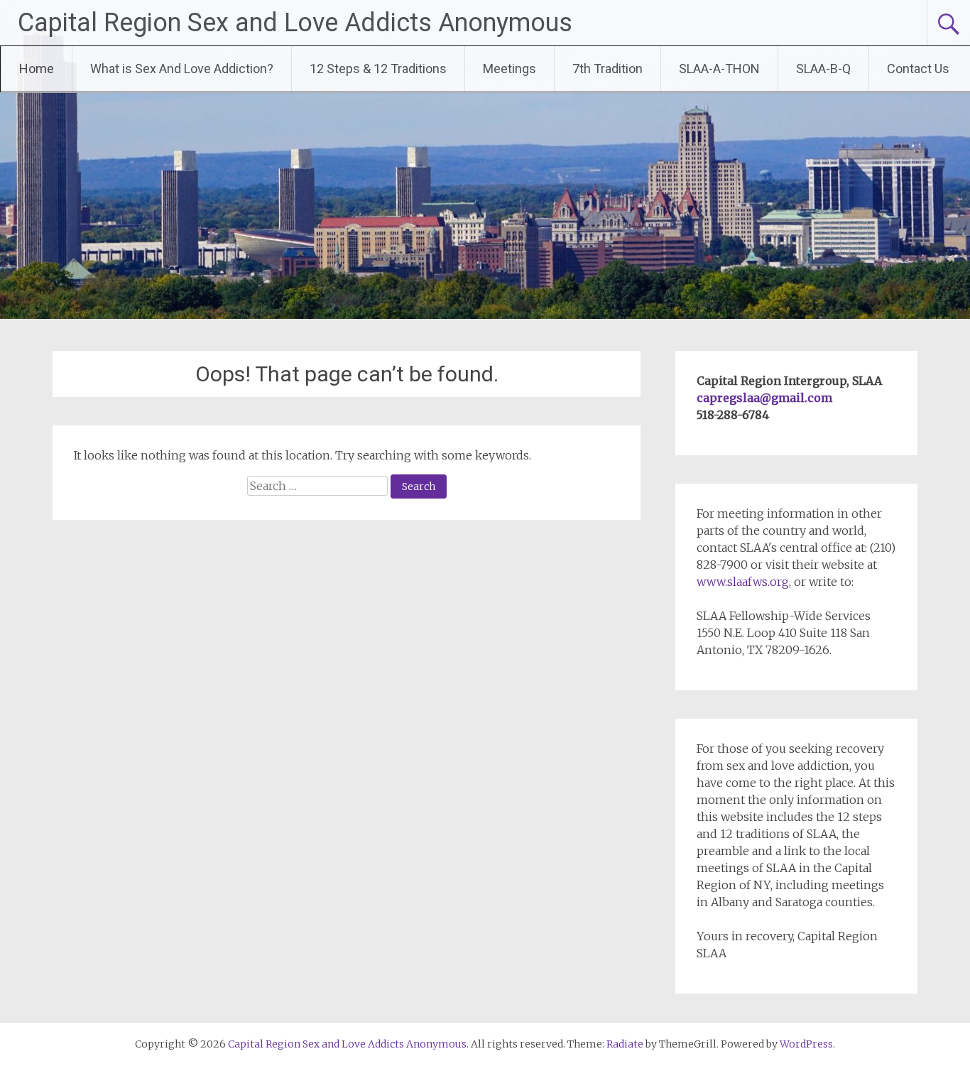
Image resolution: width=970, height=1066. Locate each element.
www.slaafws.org (743, 582)
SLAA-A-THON (719, 68)
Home (36, 68)
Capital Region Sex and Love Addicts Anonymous (295, 23)
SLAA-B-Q (823, 68)
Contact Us (918, 68)
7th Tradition (607, 68)
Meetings (509, 68)
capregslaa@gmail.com (764, 398)
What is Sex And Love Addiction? (181, 68)
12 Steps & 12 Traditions (378, 68)
